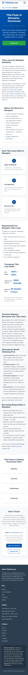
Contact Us (14, 43)
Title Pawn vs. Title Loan (9, 608)
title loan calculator (16, 89)
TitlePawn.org (11, 3)
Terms (3, 635)
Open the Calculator (14, 545)
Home (3, 7)
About (3, 628)
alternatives (9, 138)
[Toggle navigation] (24, 2)
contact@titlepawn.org (16, 532)
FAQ (3, 594)
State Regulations (7, 619)
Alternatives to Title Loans (9, 614)
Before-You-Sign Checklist (9, 616)
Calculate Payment (14, 49)
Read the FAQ (14, 551)
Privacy (4, 633)
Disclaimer (5, 641)
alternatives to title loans (14, 400)
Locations (5, 597)
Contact (4, 630)
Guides (4, 600)
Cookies (4, 638)
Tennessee (9, 7)
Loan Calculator (6, 592)
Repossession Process (8, 611)
